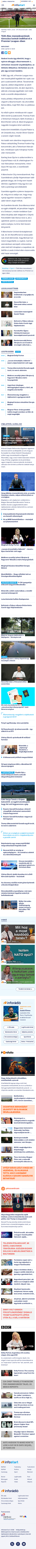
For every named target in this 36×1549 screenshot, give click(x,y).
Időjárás (29, 1482)
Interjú (29, 1469)
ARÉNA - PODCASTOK (8, 1)
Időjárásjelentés (23, 1498)
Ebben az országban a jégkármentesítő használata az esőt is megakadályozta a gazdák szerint (18, 835)
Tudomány (17, 1467)
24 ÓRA (18, 352)
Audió (16, 1479)
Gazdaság (4, 1472)
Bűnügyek (4, 1479)
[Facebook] (18, 1544)
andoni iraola (7, 282)
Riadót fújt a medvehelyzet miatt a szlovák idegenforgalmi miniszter (13, 775)
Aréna (20, 1503)
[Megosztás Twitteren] (6, 52)
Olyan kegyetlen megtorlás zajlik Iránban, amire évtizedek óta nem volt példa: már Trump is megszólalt (16, 1217)
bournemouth (21, 278)
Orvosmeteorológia (7, 1501)
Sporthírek (21, 1501)
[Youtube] (24, 1544)
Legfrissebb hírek (23, 1496)
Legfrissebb (18, 1477)
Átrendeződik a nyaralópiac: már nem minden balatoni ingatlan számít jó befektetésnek (16, 893)
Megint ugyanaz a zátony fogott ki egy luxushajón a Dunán (15, 660)
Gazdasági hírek (6, 1503)
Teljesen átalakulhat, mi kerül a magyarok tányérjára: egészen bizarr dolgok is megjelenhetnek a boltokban (17, 1248)
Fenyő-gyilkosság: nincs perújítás (15, 723)
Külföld (3, 1469)
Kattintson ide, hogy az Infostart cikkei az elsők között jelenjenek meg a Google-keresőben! (18, 260)
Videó (16, 1482)
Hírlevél (29, 1479)
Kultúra (16, 1469)
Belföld (3, 1467)
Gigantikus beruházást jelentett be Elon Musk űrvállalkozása (15, 1109)
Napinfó (3, 1482)
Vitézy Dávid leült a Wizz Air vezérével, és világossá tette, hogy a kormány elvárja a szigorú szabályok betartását (18, 1173)
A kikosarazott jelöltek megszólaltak (18, 757)
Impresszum (15, 1532)
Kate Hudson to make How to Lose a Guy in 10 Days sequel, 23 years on (18, 1445)
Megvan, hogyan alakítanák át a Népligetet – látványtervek (12, 636)
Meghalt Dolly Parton (10, 545)
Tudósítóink (30, 1467)
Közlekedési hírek (6, 1498)
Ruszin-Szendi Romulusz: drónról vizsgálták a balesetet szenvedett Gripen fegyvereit (17, 811)
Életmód (29, 1472)
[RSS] (12, 1544)
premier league (8, 278)
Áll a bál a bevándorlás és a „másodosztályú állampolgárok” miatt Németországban (14, 707)
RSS (7, 1536)
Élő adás (11, 1027)
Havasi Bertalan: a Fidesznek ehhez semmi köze (14, 683)
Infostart (5, 46)
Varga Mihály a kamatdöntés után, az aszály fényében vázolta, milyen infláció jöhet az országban (18, 495)
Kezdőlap (5, 268)
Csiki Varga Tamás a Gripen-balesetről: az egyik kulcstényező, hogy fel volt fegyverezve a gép (15, 802)
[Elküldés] (9, 52)
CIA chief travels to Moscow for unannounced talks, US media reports (18, 1384)
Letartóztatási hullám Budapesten (15, 599)
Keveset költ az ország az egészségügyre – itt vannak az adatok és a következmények (18, 853)
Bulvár (3, 1477)
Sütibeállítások (14, 1536)
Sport (12, 268)
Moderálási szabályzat (17, 1534)
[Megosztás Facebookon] (2, 52)
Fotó (28, 1477)
